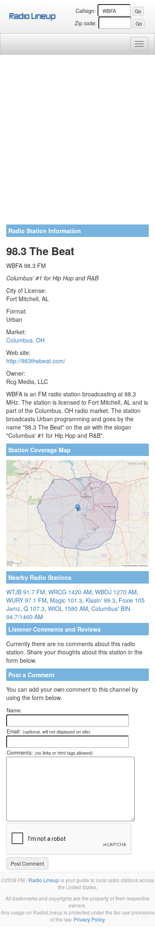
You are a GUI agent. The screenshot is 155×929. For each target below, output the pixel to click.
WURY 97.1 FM (26, 600)
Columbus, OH (25, 340)
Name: (14, 710)
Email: (49, 731)
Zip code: (86, 23)
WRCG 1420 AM (70, 592)
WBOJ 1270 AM (116, 592)
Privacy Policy (89, 919)
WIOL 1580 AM (68, 608)
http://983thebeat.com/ (35, 361)
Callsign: (86, 10)
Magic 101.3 (66, 600)
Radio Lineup (44, 879)
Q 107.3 (34, 608)
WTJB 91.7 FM (25, 592)
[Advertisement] (77, 142)
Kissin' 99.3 (100, 600)
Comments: (50, 752)
